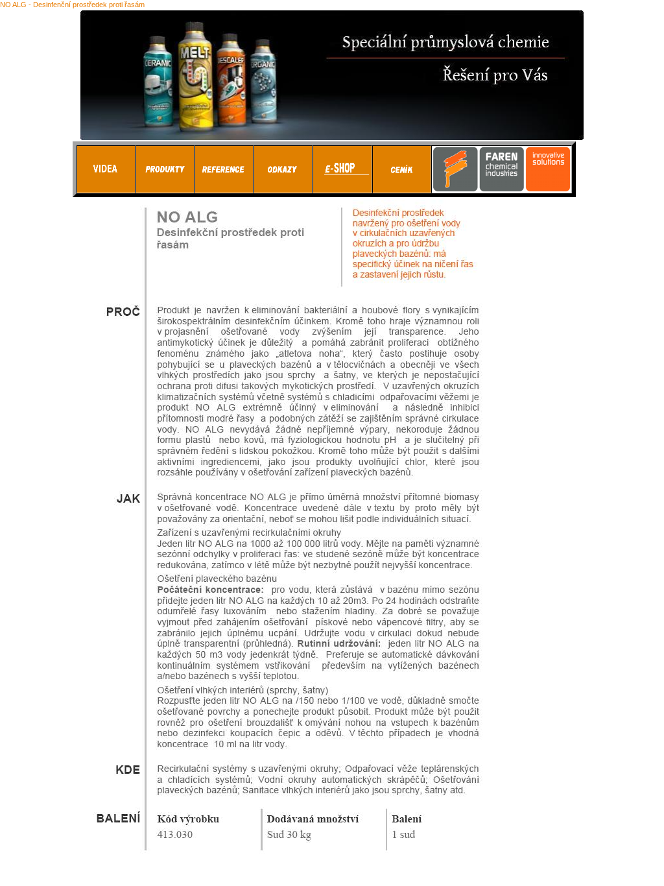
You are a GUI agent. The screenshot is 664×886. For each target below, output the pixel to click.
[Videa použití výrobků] (106, 190)
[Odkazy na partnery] (283, 190)
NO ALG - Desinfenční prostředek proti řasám (72, 4)
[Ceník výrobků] (402, 190)
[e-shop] (342, 190)
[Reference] (224, 190)
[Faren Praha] (165, 190)
